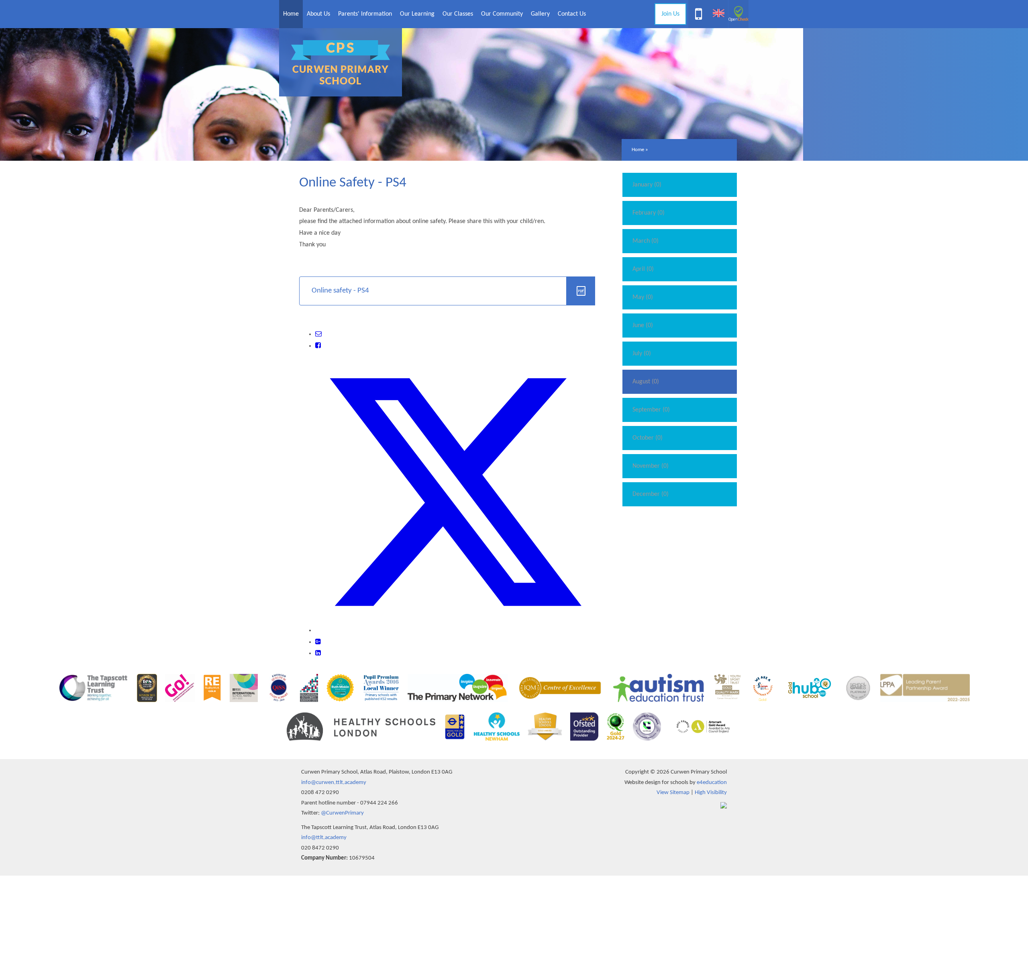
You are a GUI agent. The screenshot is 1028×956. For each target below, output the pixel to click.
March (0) (645, 241)
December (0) (650, 494)
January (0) (646, 185)
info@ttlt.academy (324, 838)
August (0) (645, 382)
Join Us (670, 14)
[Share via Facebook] (318, 346)
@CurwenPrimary (342, 813)
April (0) (643, 269)
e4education (712, 783)
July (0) (641, 353)
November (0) (650, 466)
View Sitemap (673, 793)
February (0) (648, 213)
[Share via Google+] (318, 642)
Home (638, 149)
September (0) (651, 410)
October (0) (647, 438)
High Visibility (711, 793)
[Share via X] (455, 630)
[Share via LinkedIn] (318, 653)
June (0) (642, 325)
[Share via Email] (318, 334)
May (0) (642, 297)
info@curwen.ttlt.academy (333, 783)
